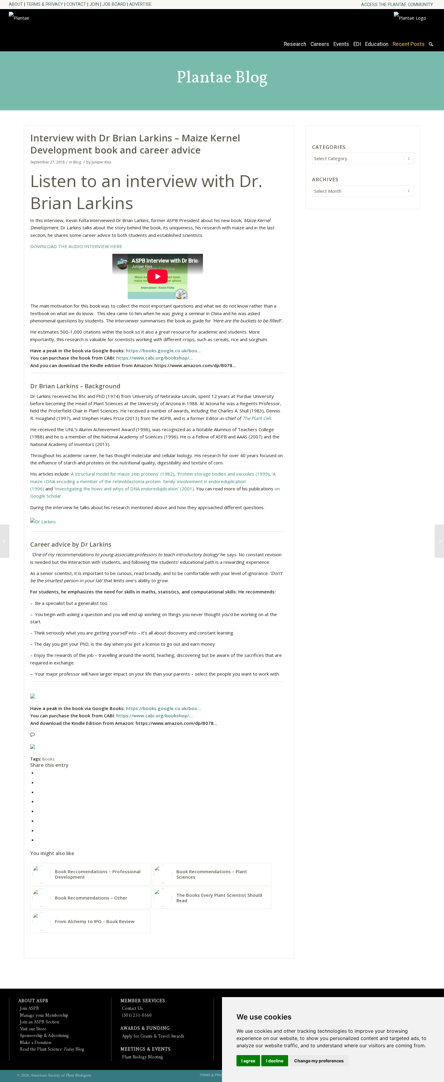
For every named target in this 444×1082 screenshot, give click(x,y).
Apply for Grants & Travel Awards (153, 1036)
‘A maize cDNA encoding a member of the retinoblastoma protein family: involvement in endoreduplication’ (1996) (152, 481)
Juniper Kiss (101, 162)
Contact (76, 4)
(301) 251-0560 (137, 1016)
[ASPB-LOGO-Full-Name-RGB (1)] (63, 28)
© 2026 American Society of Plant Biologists (54, 1075)
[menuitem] (397, 4)
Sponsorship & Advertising (44, 1036)
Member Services (143, 1001)
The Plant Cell (257, 418)
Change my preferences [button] (319, 1060)
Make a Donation (35, 1043)
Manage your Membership (44, 1016)
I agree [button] (248, 1060)
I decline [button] (274, 1060)
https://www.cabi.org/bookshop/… (154, 358)
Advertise (140, 4)
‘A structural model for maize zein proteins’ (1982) (122, 474)
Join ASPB (29, 1009)
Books (48, 759)
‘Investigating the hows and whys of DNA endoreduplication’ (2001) (124, 489)
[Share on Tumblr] (38, 811)
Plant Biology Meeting (142, 1057)
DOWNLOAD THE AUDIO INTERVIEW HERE (76, 246)
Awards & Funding (145, 1029)
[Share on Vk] (38, 821)
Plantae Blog (222, 78)
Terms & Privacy (44, 4)
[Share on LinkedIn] (38, 801)
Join (94, 4)
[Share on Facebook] (38, 773)
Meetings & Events (146, 1049)
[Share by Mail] (38, 840)
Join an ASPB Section (39, 1022)
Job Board (114, 4)
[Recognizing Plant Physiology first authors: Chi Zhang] (4, 541)
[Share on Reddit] (38, 830)
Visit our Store (33, 1029)
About (16, 4)
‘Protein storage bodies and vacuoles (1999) (223, 474)
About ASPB (33, 1001)
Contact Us (132, 1009)
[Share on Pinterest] (38, 792)
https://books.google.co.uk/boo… (163, 350)
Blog (77, 162)
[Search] (431, 47)
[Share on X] (38, 782)
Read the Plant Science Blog (52, 1049)
